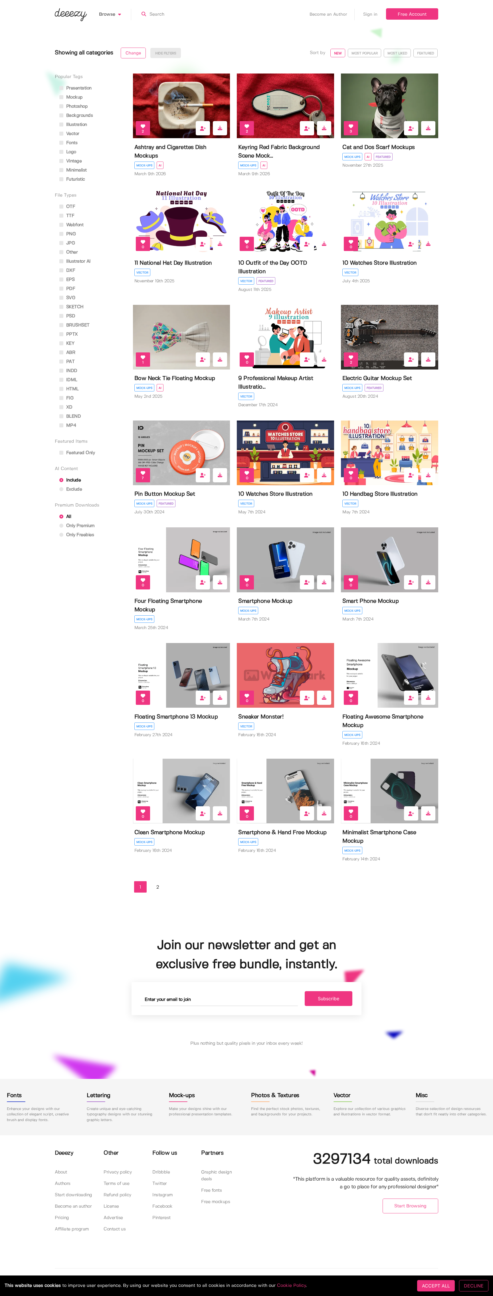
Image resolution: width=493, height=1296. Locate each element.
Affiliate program (72, 1229)
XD (68, 407)
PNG (70, 234)
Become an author (73, 1206)
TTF (69, 216)
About (61, 1172)
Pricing (62, 1218)
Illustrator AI (78, 261)
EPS (69, 279)
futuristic (75, 179)
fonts (71, 143)
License (111, 1206)
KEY (69, 343)
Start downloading (73, 1195)
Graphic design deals (216, 1175)
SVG (70, 298)
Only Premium (80, 526)
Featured (383, 157)
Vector (142, 272)
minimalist (76, 170)
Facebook (162, 1206)
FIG (69, 398)
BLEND (73, 416)
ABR (70, 352)
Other (71, 252)
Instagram (162, 1195)
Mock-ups (144, 165)
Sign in (370, 15)
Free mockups (215, 1202)
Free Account (412, 14)
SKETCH (74, 307)
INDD (71, 371)
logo (70, 152)
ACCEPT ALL (436, 1286)
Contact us (115, 1229)
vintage (73, 161)
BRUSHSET (77, 325)
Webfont (74, 225)
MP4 (70, 425)
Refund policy (117, 1195)
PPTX (71, 334)
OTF (70, 207)
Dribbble (161, 1172)
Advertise (113, 1218)
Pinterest (161, 1218)
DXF (70, 270)
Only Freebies (79, 535)
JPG (70, 243)
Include (73, 480)
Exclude (73, 489)
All (68, 517)
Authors (62, 1183)
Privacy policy (118, 1172)
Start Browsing (410, 1206)
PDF (70, 289)
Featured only (80, 453)
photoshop (76, 106)
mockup (74, 97)
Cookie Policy (291, 1285)
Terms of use (116, 1183)
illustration (76, 125)
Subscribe (328, 998)
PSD (70, 316)
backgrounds (79, 115)
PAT (69, 362)
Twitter (159, 1183)
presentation (78, 88)
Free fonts (211, 1190)
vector (72, 134)
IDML (71, 380)
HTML (72, 389)
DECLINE (474, 1286)
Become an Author (328, 15)
